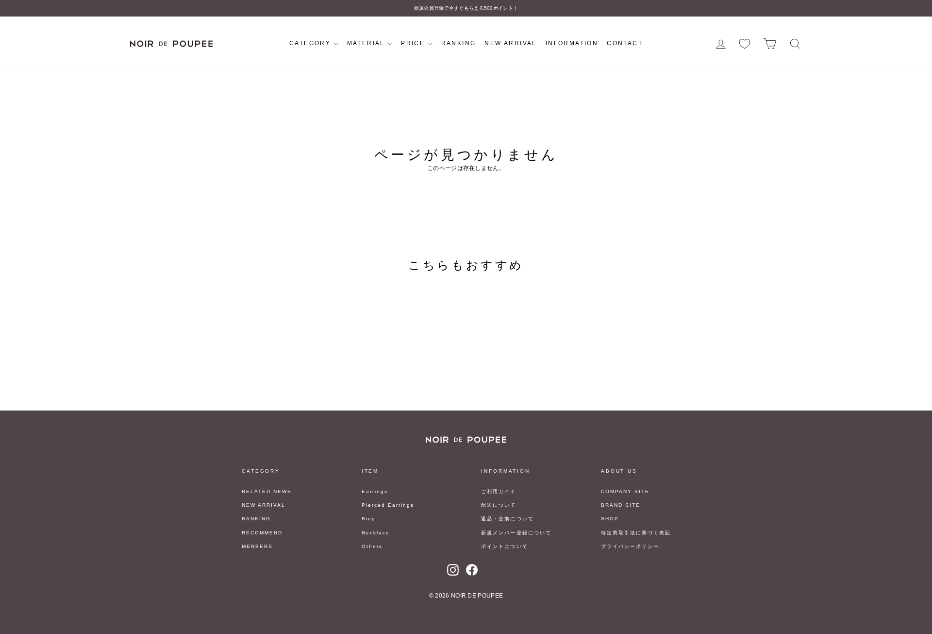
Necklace (376, 532)
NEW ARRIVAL (510, 43)
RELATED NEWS (267, 491)
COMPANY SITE (625, 491)
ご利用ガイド (498, 491)
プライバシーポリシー (630, 546)
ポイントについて (504, 546)
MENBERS (257, 546)
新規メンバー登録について (516, 532)
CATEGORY (311, 43)
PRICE (414, 43)
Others (372, 546)
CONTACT (625, 43)
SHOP (610, 518)
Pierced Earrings (388, 505)
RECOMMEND (262, 532)
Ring (369, 518)
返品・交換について (507, 518)
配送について (498, 505)
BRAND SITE (620, 505)
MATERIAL (367, 43)
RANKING (458, 43)
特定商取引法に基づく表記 (636, 532)
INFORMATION (572, 43)
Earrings (375, 491)
